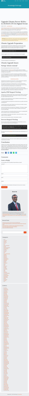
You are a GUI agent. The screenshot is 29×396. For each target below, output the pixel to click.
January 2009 (6, 367)
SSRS (4, 271)
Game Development (7, 247)
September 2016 (6, 336)
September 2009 (6, 363)
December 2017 (6, 325)
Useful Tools (5, 274)
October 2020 (6, 305)
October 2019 (6, 314)
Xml (4, 281)
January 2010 (6, 360)
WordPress (5, 279)
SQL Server (5, 269)
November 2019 (6, 313)
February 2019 (6, 317)
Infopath (5, 249)
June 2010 (5, 357)
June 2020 (5, 308)
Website (2, 181)
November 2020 (6, 304)
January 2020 (6, 311)
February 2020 (6, 310)
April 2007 (5, 375)
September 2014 (6, 348)
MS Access (5, 255)
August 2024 (6, 288)
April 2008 (5, 371)
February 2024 (6, 289)
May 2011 (5, 354)
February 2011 (6, 355)
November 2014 (6, 347)
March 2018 (5, 323)
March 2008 (5, 372)
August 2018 (6, 320)
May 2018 (5, 321)
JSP (4, 252)
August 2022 (6, 291)
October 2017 (6, 327)
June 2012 (5, 352)
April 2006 (5, 382)
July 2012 (5, 351)
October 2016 (6, 335)
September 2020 (6, 306)
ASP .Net (5, 242)
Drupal (5, 246)
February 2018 (6, 324)
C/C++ (5, 243)
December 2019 (6, 312)
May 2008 (5, 370)
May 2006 (5, 381)
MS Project (5, 259)
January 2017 (6, 332)
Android (5, 241)
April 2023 (5, 290)
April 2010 (5, 358)
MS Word (5, 260)
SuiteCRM (5, 272)
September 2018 (6, 319)
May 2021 (5, 301)
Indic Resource (6, 248)
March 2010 (5, 359)
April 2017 (5, 329)
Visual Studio (6, 276)
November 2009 (6, 362)
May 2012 (5, 353)
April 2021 (5, 302)
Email (2, 177)
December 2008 (6, 368)
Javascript (5, 250)
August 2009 (6, 364)
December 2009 (6, 361)
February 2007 (6, 376)
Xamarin (5, 280)
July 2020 (5, 307)
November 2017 (6, 326)
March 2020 (5, 309)
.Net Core (5, 240)
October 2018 (6, 318)
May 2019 (5, 316)
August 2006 (6, 379)
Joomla (5, 251)
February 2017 (6, 331)
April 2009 (5, 366)
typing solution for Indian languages (7, 215)
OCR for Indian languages (17, 215)
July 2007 (5, 374)
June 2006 (5, 380)
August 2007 (6, 373)
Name (2, 173)
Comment (3, 164)
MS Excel (5, 256)
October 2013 (6, 350)
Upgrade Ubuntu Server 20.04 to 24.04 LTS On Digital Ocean (11, 222)
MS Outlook (5, 257)
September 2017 (6, 328)
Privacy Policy (20, 394)
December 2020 (6, 303)
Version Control (6, 275)
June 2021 (5, 300)
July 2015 (5, 345)
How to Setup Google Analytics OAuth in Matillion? (9, 226)
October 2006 (6, 378)
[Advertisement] (14, 14)
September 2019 (6, 315)
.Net (4, 239)
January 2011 (6, 356)
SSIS (4, 270)
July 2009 (5, 365)
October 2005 (6, 389)
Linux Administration (7, 253)
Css (4, 244)
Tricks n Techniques (7, 273)
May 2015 (5, 346)
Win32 (5, 278)
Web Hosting (6, 277)
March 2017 (5, 330)
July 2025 (5, 287)
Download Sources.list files (14, 78)
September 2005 (6, 390)
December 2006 (6, 377)
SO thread (10, 131)
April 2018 (5, 322)
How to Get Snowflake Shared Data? (7, 227)
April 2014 (5, 349)
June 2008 (5, 369)
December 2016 (6, 333)
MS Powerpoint (6, 258)
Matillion (5, 254)
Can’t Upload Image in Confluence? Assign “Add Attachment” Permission (12, 225)
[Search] (25, 232)
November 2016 (6, 334)
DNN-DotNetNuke (6, 245)
